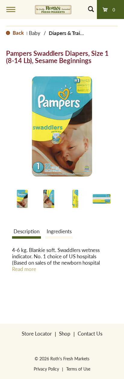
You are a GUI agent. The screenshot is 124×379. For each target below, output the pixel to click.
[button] (22, 199)
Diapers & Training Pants (76, 33)
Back (17, 32)
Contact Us (90, 333)
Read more (24, 269)
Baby (34, 33)
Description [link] (26, 231)
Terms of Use (78, 369)
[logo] (53, 9)
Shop (64, 333)
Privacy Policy (46, 369)
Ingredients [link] (59, 231)
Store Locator (37, 333)
